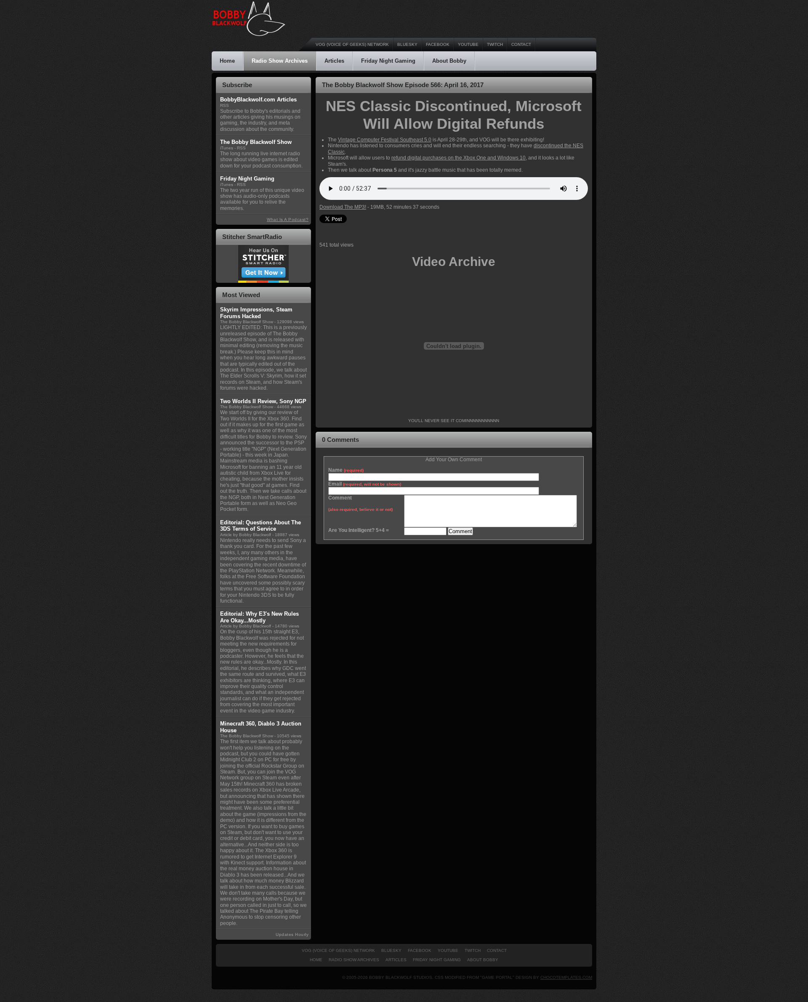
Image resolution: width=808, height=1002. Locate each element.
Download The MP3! (342, 207)
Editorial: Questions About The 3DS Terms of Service (260, 525)
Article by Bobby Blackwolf (245, 534)
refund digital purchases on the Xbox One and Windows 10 (458, 158)
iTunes (226, 148)
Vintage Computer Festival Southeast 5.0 (384, 140)
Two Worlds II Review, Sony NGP (263, 401)
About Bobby (449, 61)
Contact (521, 44)
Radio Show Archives (280, 61)
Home (227, 61)
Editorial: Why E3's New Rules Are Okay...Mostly (259, 617)
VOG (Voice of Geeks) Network (352, 44)
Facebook (437, 44)
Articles (334, 61)
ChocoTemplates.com (566, 977)
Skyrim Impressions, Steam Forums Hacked (256, 312)
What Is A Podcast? (287, 219)
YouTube (468, 44)
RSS (224, 105)
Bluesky (407, 44)
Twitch (495, 44)
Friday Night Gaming (388, 61)
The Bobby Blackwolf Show (246, 321)
